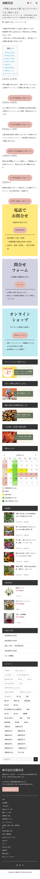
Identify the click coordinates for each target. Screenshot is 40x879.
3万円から (7, 64)
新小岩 (6, 705)
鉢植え (26, 722)
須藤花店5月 (21, 735)
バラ (20, 683)
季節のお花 (5, 853)
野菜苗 (17, 722)
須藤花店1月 (19, 726)
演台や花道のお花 (7, 831)
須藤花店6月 (8, 739)
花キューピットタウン (8, 856)
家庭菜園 (27, 701)
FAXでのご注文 (6, 847)
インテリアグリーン (23, 675)
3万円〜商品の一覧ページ (20, 201)
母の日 (6, 713)
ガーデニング (8, 679)
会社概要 (4, 802)
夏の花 (6, 701)
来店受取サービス (7, 819)
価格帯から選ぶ (6, 816)
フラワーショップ (25, 692)
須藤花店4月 (8, 735)
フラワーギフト (9, 692)
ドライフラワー (9, 683)
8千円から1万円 (8, 58)
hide (11, 48)
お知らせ (4, 840)
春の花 (16, 705)
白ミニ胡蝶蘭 (9, 656)
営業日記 (4, 850)
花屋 (20, 718)
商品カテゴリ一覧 (7, 809)
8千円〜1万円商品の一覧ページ (20, 151)
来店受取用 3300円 (11, 651)
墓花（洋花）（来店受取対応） (15, 646)
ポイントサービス (7, 822)
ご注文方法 (5, 806)
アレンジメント (20, 670)
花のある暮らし (9, 718)
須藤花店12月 (8, 752)
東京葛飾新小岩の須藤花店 (13, 709)
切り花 (19, 696)
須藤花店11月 (22, 748)
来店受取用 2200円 (11, 641)
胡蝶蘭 (25, 713)
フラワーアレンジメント (12, 688)
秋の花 (16, 713)
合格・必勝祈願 (6, 834)
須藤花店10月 (8, 748)
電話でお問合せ (8, 67)
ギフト (20, 679)
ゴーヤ (29, 679)
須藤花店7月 (21, 739)
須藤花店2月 (8, 731)
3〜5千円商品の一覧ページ (20, 98)
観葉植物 (7, 722)
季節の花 (16, 701)
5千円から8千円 (8, 55)
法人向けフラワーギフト (9, 837)
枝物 (28, 709)
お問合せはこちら (10, 789)
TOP (3, 799)
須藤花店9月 (21, 744)
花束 (28, 718)
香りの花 (21, 752)
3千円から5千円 (8, 52)
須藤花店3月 (21, 731)
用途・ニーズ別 (6, 812)
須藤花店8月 (8, 744)
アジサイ (7, 670)
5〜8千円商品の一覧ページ (20, 124)
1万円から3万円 (8, 61)
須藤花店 (7, 3)
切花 (27, 696)
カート (4, 844)
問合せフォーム (8, 70)
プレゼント (8, 696)
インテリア (8, 675)
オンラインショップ (10, 73)
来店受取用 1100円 (11, 635)
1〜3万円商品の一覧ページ (20, 178)
